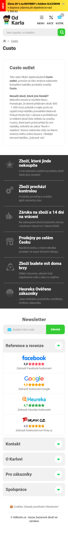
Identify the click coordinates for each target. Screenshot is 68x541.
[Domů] (4, 41)
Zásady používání (34, 506)
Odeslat (55, 329)
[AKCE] (50, 17)
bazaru (38, 133)
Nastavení (52, 506)
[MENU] (40, 17)
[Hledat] (61, 32)
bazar (31, 517)
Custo (14, 41)
